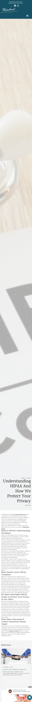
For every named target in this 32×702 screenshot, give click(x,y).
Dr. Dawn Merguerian (19, 514)
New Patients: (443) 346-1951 (15, 1)
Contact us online (13, 631)
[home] (9, 10)
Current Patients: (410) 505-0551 (15, 3)
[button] (27, 16)
